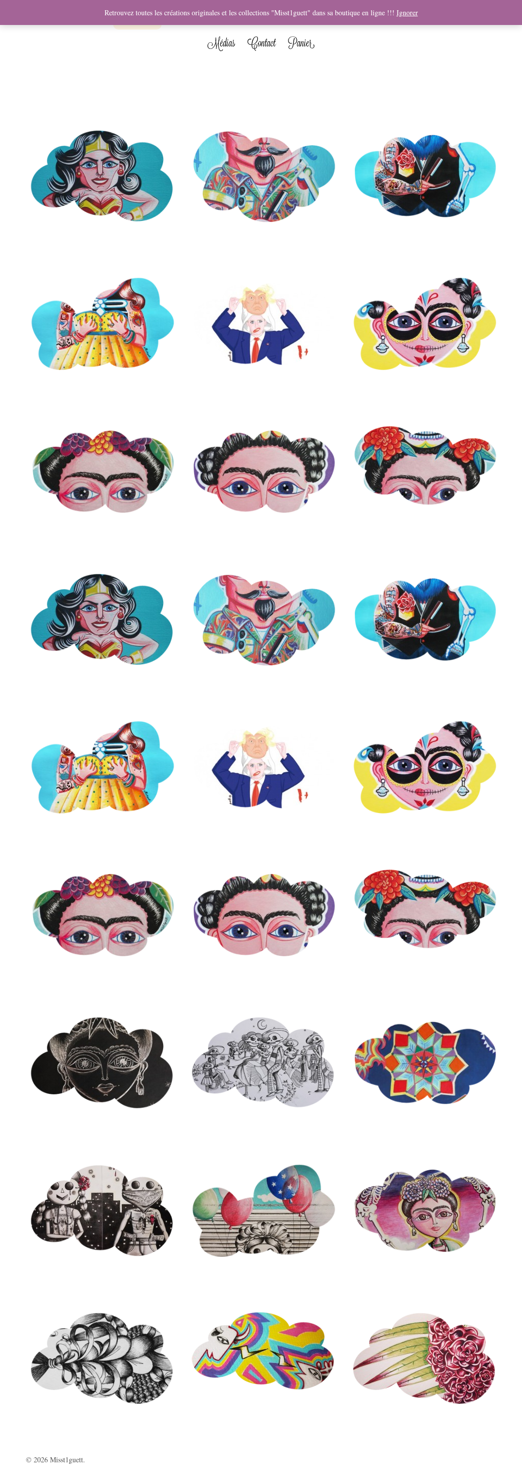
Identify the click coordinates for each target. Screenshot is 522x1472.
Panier (301, 42)
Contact (261, 42)
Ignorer (407, 12)
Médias (221, 42)
